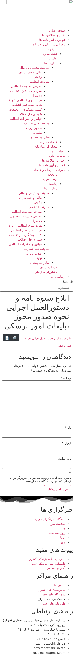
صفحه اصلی (57, 30)
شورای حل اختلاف (30, 114)
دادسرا (37, 95)
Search (68, 281)
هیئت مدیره (49, 54)
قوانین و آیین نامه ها (52, 40)
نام (68, 427)
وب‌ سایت (64, 458)
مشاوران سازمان (46, 146)
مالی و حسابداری (30, 72)
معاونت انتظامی (39, 81)
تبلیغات (37, 133)
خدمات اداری (48, 142)
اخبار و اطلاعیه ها (53, 35)
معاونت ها (50, 63)
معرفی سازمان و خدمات (48, 44)
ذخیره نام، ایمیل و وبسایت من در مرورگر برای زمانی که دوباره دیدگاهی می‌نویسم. (40, 479)
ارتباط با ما (58, 151)
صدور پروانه (34, 128)
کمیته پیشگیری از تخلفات (25, 109)
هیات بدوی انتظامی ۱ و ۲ (25, 100)
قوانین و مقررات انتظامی (25, 119)
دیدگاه (66, 378)
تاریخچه (52, 49)
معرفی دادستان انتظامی (26, 91)
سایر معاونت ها (39, 137)
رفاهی (38, 77)
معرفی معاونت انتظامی (26, 86)
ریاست (52, 58)
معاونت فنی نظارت (37, 123)
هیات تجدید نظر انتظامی (26, 105)
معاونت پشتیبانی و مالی (34, 67)
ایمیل (66, 443)
